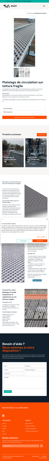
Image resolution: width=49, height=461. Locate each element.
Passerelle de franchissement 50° (33, 159)
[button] (34, 41)
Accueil (4, 423)
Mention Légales (43, 458)
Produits (4, 428)
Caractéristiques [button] (7, 108)
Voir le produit (9, 164)
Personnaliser (23, 240)
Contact (4, 433)
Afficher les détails (41, 236)
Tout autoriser (40, 240)
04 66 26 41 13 (17, 1)
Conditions (44, 456)
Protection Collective (30, 426)
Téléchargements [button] (8, 112)
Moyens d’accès (29, 423)
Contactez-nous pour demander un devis (24, 117)
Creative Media (7, 458)
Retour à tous (41, 134)
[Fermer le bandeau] (47, 219)
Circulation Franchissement (31, 431)
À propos (4, 426)
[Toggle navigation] (44, 6)
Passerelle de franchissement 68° (10, 159)
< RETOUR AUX (36, 13)
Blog (3, 431)
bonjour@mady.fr (27, 1)
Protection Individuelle (30, 428)
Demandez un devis (37, 280)
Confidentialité (35, 456)
